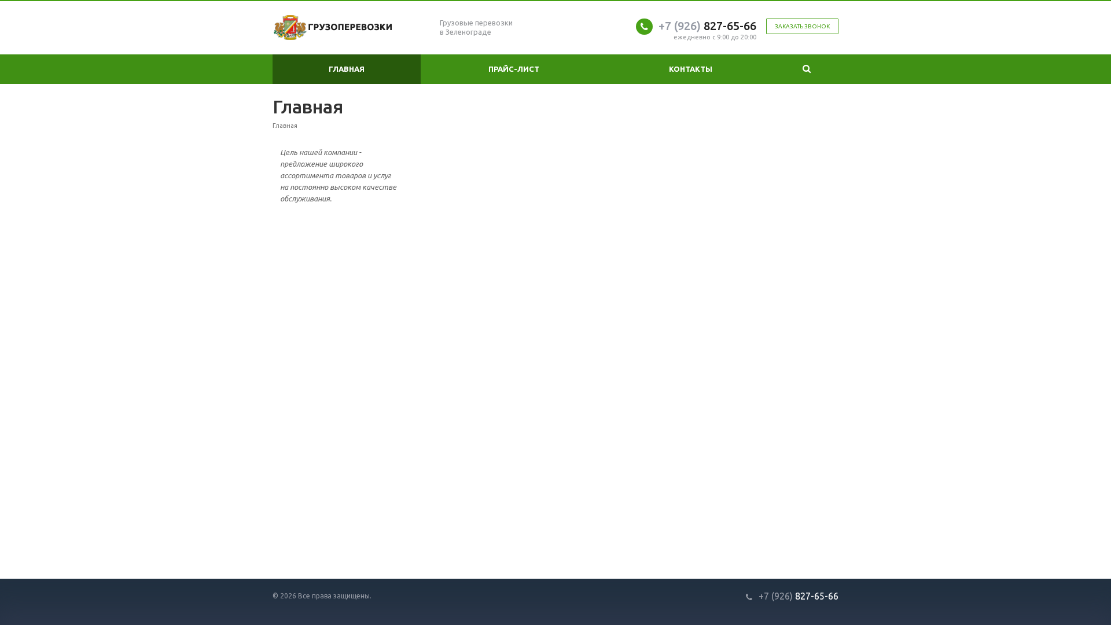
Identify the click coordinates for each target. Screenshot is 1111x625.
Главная (347, 69)
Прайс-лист (513, 69)
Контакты (690, 69)
